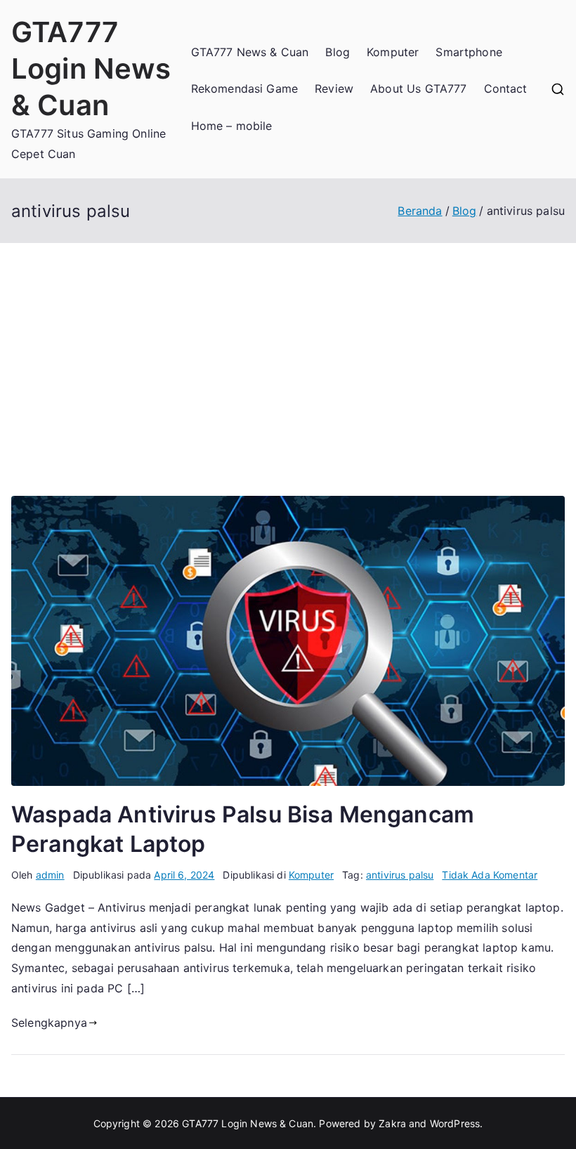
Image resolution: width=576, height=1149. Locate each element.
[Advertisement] (288, 348)
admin (50, 875)
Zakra (392, 1123)
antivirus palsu (399, 875)
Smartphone (469, 52)
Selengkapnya (49, 1023)
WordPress (455, 1123)
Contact (506, 88)
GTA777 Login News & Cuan (91, 68)
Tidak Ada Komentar (489, 875)
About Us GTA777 (418, 88)
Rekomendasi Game (245, 88)
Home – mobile (232, 126)
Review (334, 88)
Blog (337, 52)
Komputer (393, 52)
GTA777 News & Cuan (250, 52)
